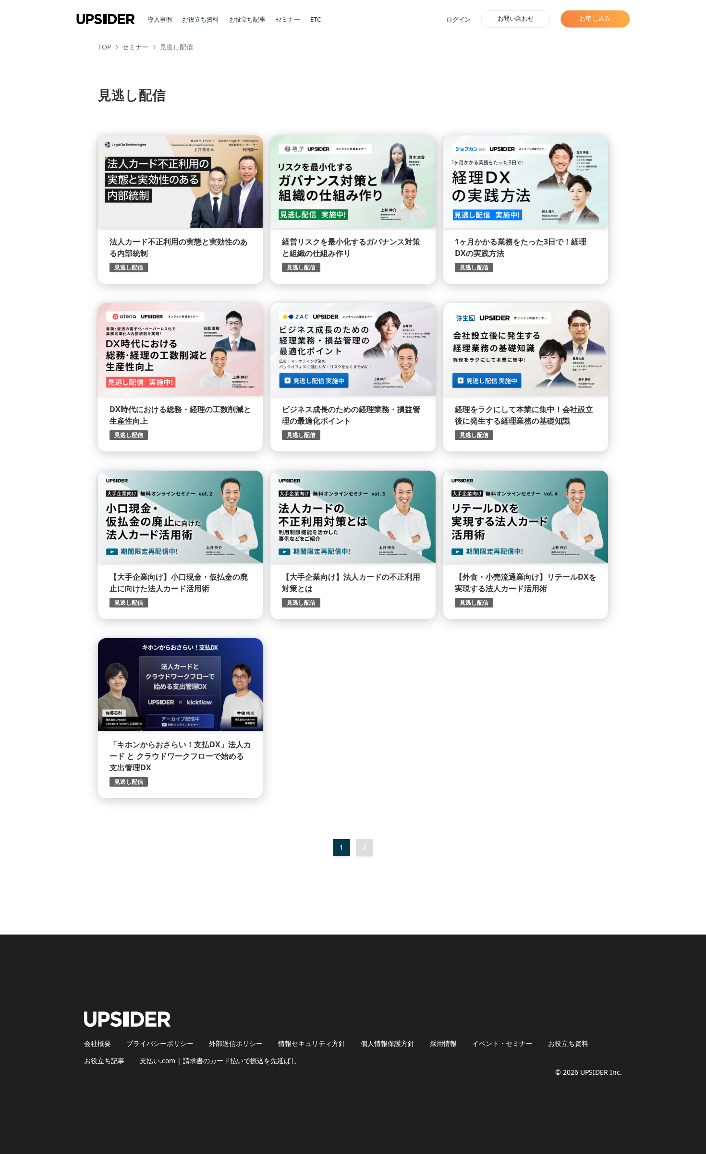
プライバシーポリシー (160, 1043)
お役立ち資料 (200, 19)
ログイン (458, 19)
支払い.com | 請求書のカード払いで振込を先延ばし (218, 1060)
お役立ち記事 (247, 19)
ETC (315, 19)
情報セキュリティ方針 (311, 1043)
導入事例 (159, 19)
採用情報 (443, 1043)
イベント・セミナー (502, 1043)
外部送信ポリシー (236, 1043)
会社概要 (97, 1043)
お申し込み (595, 18)
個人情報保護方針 (387, 1043)
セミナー (288, 19)
